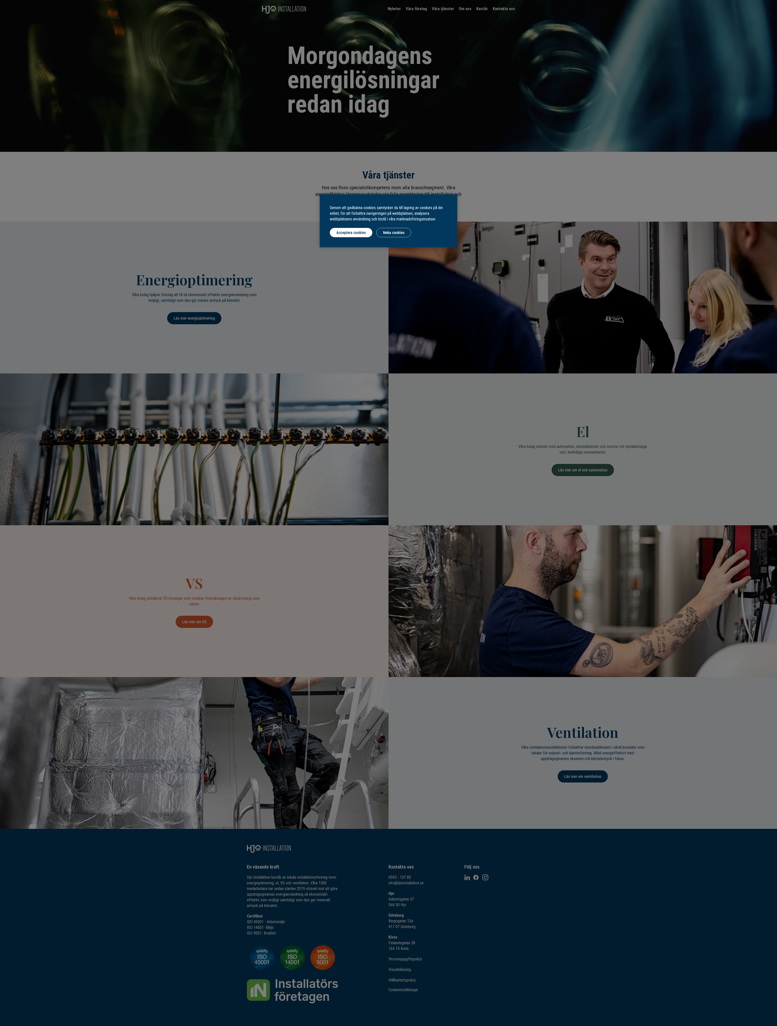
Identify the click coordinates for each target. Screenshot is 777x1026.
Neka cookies (393, 232)
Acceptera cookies (351, 232)
